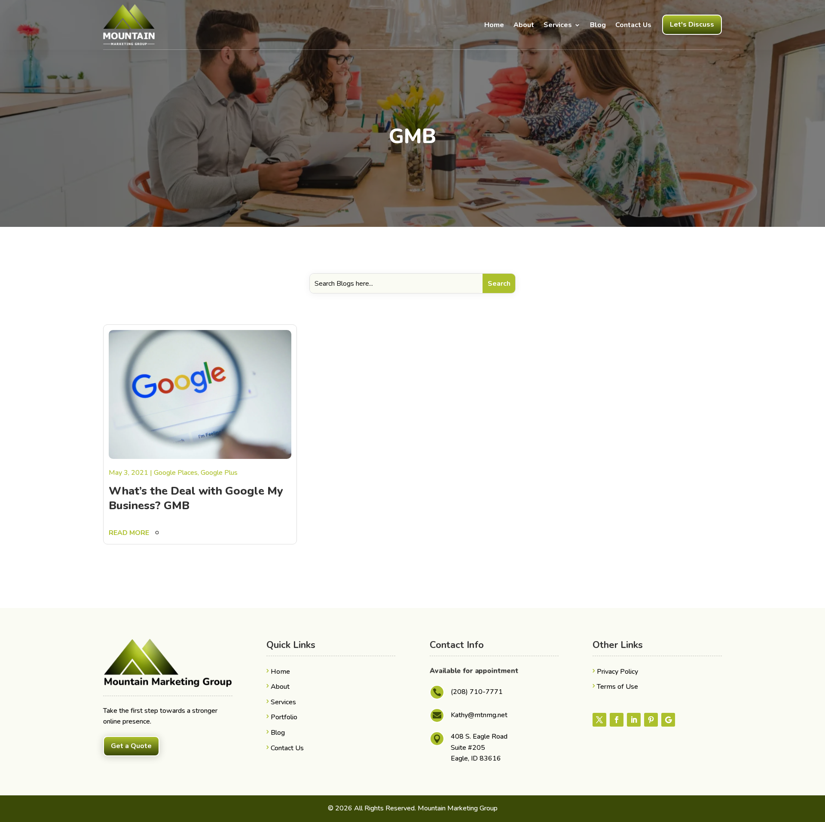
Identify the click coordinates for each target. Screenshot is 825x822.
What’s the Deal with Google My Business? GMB (196, 498)
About (523, 25)
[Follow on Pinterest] (651, 720)
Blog (598, 25)
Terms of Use (617, 686)
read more (129, 533)
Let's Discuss (692, 24)
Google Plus (219, 472)
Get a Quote (131, 746)
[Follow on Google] (668, 720)
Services (558, 25)
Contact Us (633, 25)
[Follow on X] (599, 720)
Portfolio (284, 717)
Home (494, 25)
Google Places (176, 472)
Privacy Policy (617, 671)
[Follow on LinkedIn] (634, 720)
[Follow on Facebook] (616, 720)
